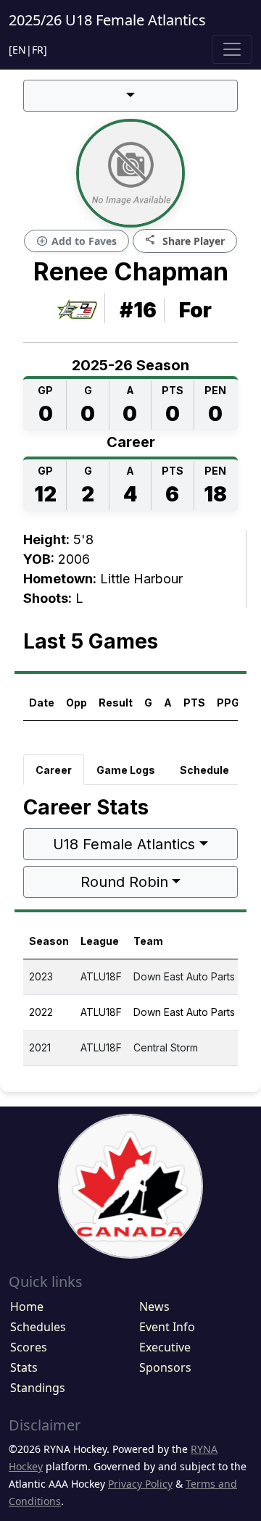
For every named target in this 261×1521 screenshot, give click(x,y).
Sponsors (165, 1367)
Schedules (38, 1327)
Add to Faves (76, 241)
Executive (165, 1347)
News (154, 1306)
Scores (28, 1347)
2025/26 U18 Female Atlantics (107, 20)
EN (19, 50)
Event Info (167, 1327)
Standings (37, 1388)
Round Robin (124, 882)
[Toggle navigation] (232, 49)
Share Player (185, 240)
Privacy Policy (140, 1484)
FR (38, 50)
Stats (24, 1367)
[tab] (53, 769)
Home (27, 1306)
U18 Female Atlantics (124, 844)
